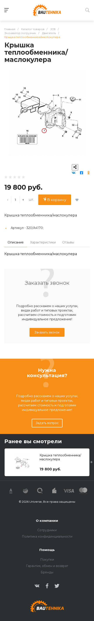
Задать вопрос (47, 423)
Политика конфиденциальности (47, 536)
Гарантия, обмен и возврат (47, 566)
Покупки (47, 560)
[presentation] (91, 462)
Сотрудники (47, 530)
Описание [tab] (16, 242)
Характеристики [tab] (43, 242)
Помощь (47, 550)
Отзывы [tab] (68, 242)
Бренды (47, 572)
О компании (47, 520)
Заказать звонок (47, 332)
